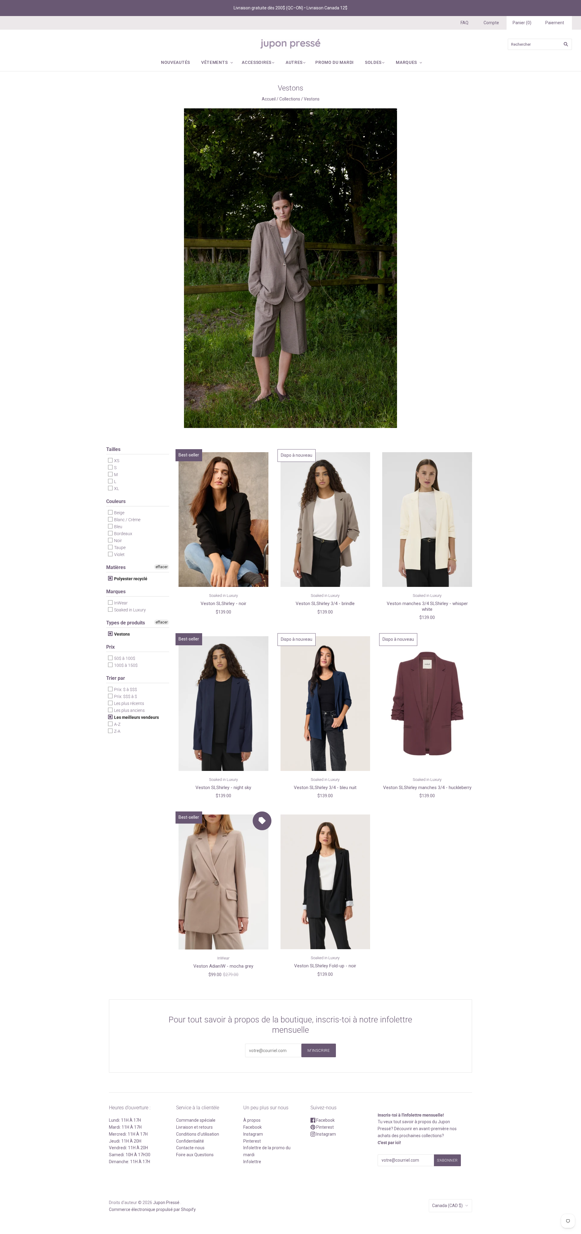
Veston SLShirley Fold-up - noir (325, 966)
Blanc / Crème (126, 519)
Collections (289, 99)
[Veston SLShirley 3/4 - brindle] (325, 519)
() (522, 22)
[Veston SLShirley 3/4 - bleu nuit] (325, 703)
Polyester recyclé (130, 578)
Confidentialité (190, 1141)
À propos (252, 1120)
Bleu (117, 526)
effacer (162, 567)
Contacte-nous (190, 1147)
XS (116, 460)
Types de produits (125, 623)
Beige (118, 512)
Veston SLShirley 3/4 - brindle (325, 603)
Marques (406, 62)
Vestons (121, 634)
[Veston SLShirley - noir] (223, 519)
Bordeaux (122, 533)
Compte (491, 22)
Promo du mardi (334, 62)
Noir (117, 540)
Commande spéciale (195, 1120)
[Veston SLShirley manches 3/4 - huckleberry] (427, 703)
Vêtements (214, 62)
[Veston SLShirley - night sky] (223, 703)
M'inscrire (318, 1050)
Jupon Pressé (166, 1202)
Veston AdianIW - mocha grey (223, 966)
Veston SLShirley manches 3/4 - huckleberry (427, 787)
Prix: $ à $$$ (125, 689)
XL (116, 488)
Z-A (116, 731)
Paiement (554, 22)
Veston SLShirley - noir (223, 603)
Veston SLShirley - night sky (223, 787)
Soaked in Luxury (129, 609)
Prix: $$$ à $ (125, 696)
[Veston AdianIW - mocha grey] (223, 881)
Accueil (269, 99)
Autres (294, 62)
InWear (120, 603)
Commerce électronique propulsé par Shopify (152, 1209)
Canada (447, 1205)
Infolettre (252, 1161)
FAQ (464, 22)
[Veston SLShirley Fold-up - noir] (325, 881)
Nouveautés (175, 62)
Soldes (373, 62)
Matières (116, 567)
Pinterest (252, 1141)
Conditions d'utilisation (197, 1134)
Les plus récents (128, 703)
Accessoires (256, 62)
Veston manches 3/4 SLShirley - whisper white (427, 606)
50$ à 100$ (124, 658)
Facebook (252, 1127)
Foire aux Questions (195, 1154)
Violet (119, 554)
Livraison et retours (194, 1127)
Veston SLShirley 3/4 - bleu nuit (325, 787)
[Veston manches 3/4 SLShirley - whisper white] (427, 519)
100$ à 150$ (125, 665)
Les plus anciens (129, 710)
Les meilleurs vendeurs (136, 717)
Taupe (119, 547)
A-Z (116, 724)
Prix (110, 647)
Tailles (113, 449)
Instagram (253, 1134)
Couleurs (116, 501)
